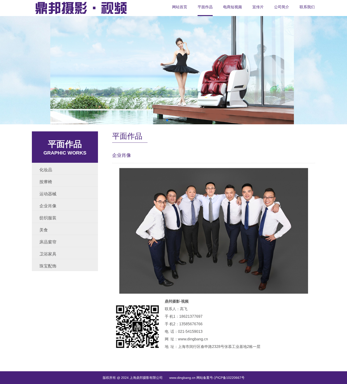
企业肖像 (47, 206)
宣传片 (258, 7)
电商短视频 (232, 7)
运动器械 (47, 194)
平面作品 (205, 7)
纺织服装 (47, 218)
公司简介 (281, 7)
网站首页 (179, 7)
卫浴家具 (47, 254)
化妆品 (45, 169)
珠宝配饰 (47, 266)
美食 (43, 230)
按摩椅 (45, 181)
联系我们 (307, 7)
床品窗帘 (47, 242)
